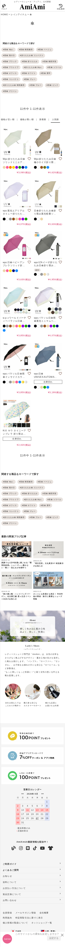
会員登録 (7, 913)
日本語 (18, 931)
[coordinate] (50, 848)
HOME (4, 14)
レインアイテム (19, 14)
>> (42, 794)
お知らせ (7, 876)
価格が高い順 (27, 119)
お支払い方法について (14, 888)
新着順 (42, 119)
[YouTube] (42, 848)
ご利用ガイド (9, 864)
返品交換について (12, 894)
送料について (9, 882)
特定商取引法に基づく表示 (29, 918)
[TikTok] (35, 848)
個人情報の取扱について (15, 923)
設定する (53, 938)
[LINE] (28, 848)
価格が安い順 (8, 119)
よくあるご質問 (11, 870)
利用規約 (7, 918)
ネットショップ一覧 (41, 923)
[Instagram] (21, 848)
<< (22, 794)
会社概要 (44, 913)
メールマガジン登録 (25, 913)
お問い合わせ (9, 900)
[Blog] (14, 848)
